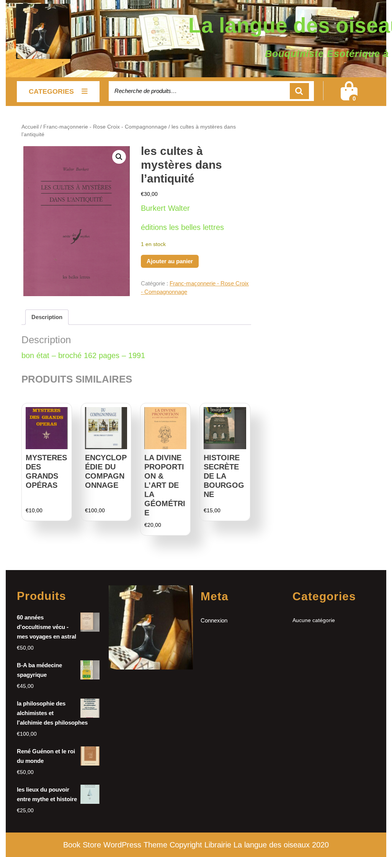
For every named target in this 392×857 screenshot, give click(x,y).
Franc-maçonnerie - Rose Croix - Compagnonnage (105, 127)
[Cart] (349, 96)
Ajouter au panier (170, 261)
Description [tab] (46, 317)
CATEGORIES (51, 91)
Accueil (30, 127)
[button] (119, 157)
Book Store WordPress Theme (115, 845)
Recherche (299, 91)
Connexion (214, 620)
